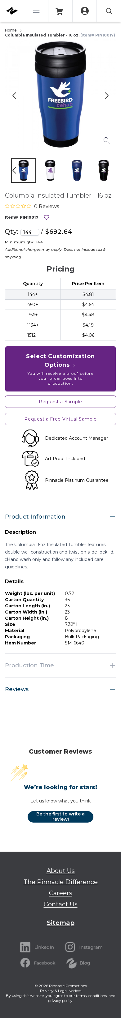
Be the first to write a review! (60, 816)
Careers (60, 893)
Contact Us (61, 904)
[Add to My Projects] (46, 217)
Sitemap (60, 922)
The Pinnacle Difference (61, 882)
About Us (61, 871)
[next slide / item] (113, 172)
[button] (23, 170)
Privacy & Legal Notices (60, 990)
